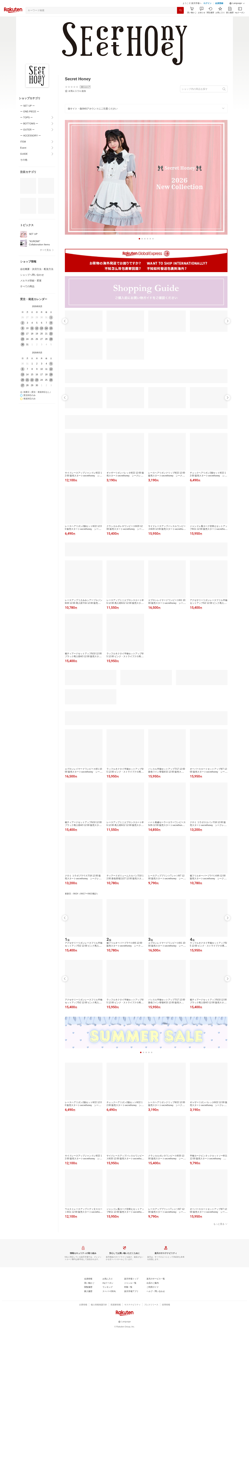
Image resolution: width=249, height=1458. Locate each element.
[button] (237, 12)
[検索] (180, 18)
